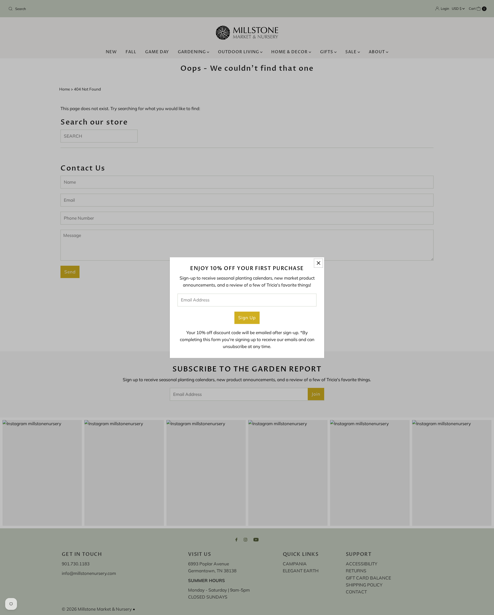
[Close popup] (318, 263)
